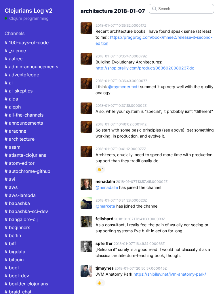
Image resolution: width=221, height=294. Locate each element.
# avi (10, 179)
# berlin (13, 235)
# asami (13, 147)
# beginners (17, 227)
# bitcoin (14, 259)
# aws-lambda (20, 195)
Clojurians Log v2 (28, 10)
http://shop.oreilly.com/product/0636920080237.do (145, 67)
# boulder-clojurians (26, 284)
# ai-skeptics (19, 91)
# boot (12, 267)
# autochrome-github (27, 171)
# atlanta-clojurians (25, 155)
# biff (10, 243)
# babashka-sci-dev (26, 211)
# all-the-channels (24, 115)
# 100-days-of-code (27, 42)
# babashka (17, 203)
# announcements (24, 123)
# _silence (15, 50)
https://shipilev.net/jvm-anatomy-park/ (170, 274)
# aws (11, 187)
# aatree (13, 58)
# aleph (13, 107)
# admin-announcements (31, 66)
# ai (9, 83)
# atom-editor (20, 163)
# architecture (20, 139)
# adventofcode (22, 75)
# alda (11, 99)
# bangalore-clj (21, 219)
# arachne (15, 131)
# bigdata (15, 251)
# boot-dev (17, 275)
